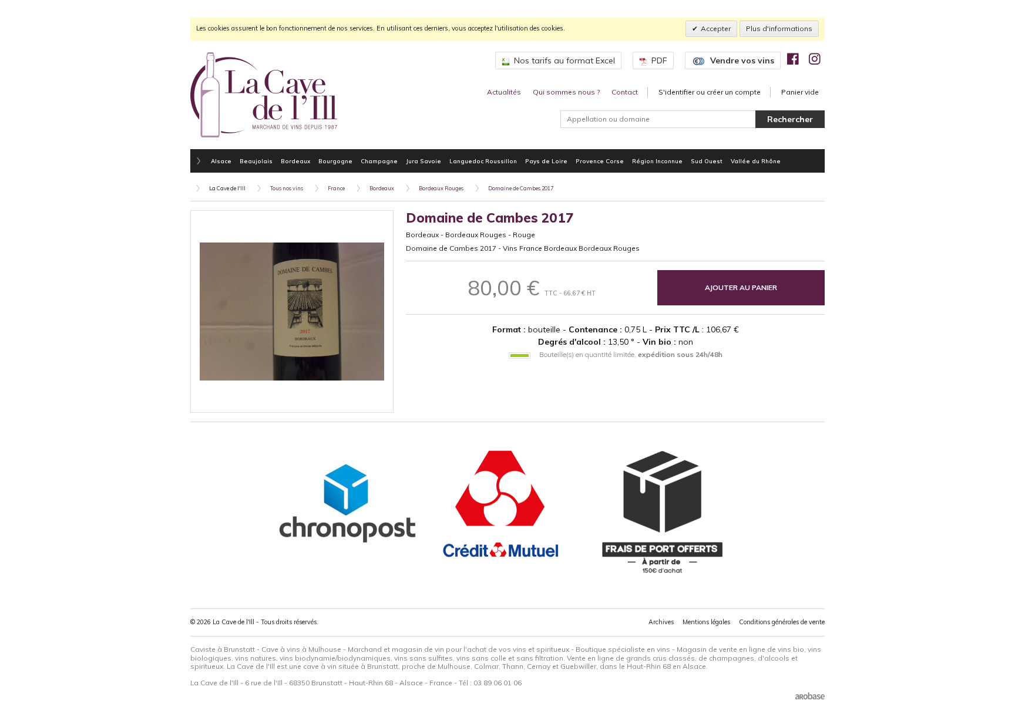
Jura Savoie (423, 160)
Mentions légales (706, 622)
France (336, 188)
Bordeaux (295, 160)
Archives (661, 622)
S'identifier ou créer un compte (709, 91)
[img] (793, 58)
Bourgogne (335, 160)
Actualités (504, 91)
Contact (624, 91)
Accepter (716, 28)
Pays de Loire (546, 160)
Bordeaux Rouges (441, 188)
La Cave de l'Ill (227, 188)
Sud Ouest (706, 160)
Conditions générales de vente (782, 622)
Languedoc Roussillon (483, 160)
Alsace (221, 160)
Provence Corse (600, 160)
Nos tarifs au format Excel (564, 60)
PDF (659, 60)
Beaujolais (256, 160)
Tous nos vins (286, 188)
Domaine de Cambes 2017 (520, 188)
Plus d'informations (779, 28)
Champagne (379, 160)
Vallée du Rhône (756, 160)
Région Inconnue (657, 160)
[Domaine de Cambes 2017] (292, 311)
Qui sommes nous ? (566, 91)
